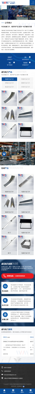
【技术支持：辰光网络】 (17, 386)
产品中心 (13, 392)
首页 (4, 392)
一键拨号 (22, 392)
